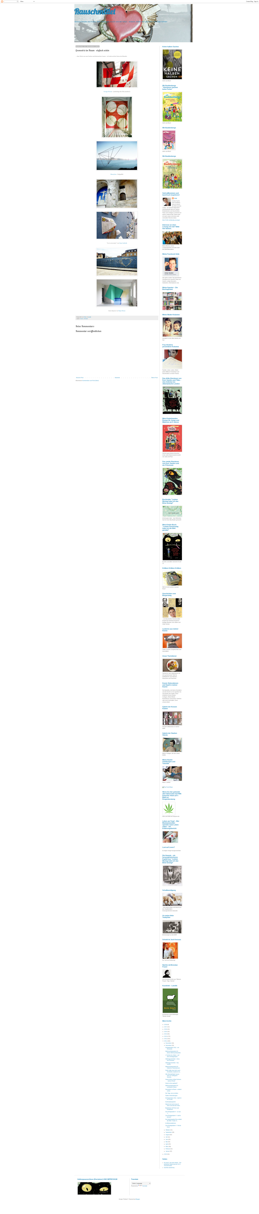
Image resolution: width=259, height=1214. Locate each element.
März (167, 1146)
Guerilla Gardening (169, 1167)
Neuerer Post (79, 377)
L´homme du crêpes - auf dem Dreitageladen (172, 1055)
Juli (167, 1137)
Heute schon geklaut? (171, 1083)
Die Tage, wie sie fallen (171, 1093)
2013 (165, 1036)
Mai (167, 1141)
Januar (168, 1151)
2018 (165, 1024)
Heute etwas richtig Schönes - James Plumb (173, 1080)
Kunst (81, 318)
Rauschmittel (94, 11)
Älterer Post (154, 377)
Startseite (117, 377)
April (167, 1144)
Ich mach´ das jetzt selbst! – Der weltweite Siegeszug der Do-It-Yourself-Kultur (172, 1164)
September (169, 1132)
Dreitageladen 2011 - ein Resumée (172, 1048)
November (169, 1045)
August (168, 1134)
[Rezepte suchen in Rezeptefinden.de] (167, 787)
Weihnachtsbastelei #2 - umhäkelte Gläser (172, 1086)
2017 (165, 1027)
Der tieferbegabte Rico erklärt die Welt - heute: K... (173, 1120)
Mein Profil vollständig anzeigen (171, 220)
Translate (144, 1186)
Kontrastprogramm (170, 1102)
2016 (165, 1029)
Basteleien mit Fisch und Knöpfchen (172, 1108)
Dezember (169, 1043)
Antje (175, 198)
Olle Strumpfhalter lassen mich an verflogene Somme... (172, 1075)
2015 (165, 1031)
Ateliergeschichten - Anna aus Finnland (172, 1059)
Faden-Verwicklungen (171, 1095)
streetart (86, 318)
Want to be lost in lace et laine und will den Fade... (173, 1104)
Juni (167, 1139)
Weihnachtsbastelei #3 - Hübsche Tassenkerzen (172, 1067)
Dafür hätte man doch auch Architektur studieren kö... (173, 1071)
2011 (165, 1041)
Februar (168, 1149)
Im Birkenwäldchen (170, 1123)
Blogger (138, 1199)
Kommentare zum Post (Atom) (90, 380)
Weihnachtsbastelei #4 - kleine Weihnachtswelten (173, 1052)
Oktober (168, 1130)
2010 (165, 1154)
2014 (165, 1034)
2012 (165, 1038)
